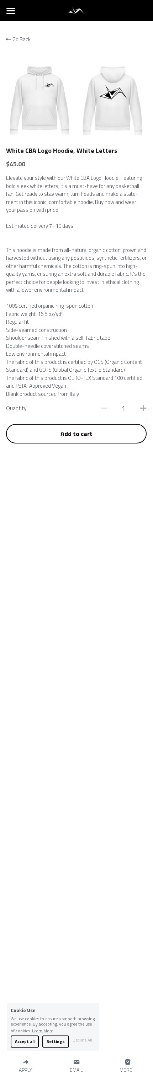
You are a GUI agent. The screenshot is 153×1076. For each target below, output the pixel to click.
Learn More (42, 1030)
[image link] (76, 10)
